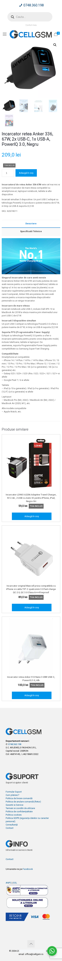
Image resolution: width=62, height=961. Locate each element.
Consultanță (12, 824)
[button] (55, 45)
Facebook (28, 869)
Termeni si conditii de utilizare (20, 808)
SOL (15, 882)
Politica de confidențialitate (19, 811)
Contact (9, 828)
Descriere (31, 223)
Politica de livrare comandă (19, 798)
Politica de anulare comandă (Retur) (23, 801)
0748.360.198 (33, 5)
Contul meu (31, 25)
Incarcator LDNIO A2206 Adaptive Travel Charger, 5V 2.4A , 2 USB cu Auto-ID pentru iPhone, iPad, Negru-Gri (31, 498)
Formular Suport (14, 791)
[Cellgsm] (31, 34)
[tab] (31, 224)
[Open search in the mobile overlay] (30, 16)
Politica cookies (14, 814)
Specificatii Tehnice (31, 231)
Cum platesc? (12, 795)
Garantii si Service (14, 805)
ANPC (8, 882)
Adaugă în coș (26, 173)
